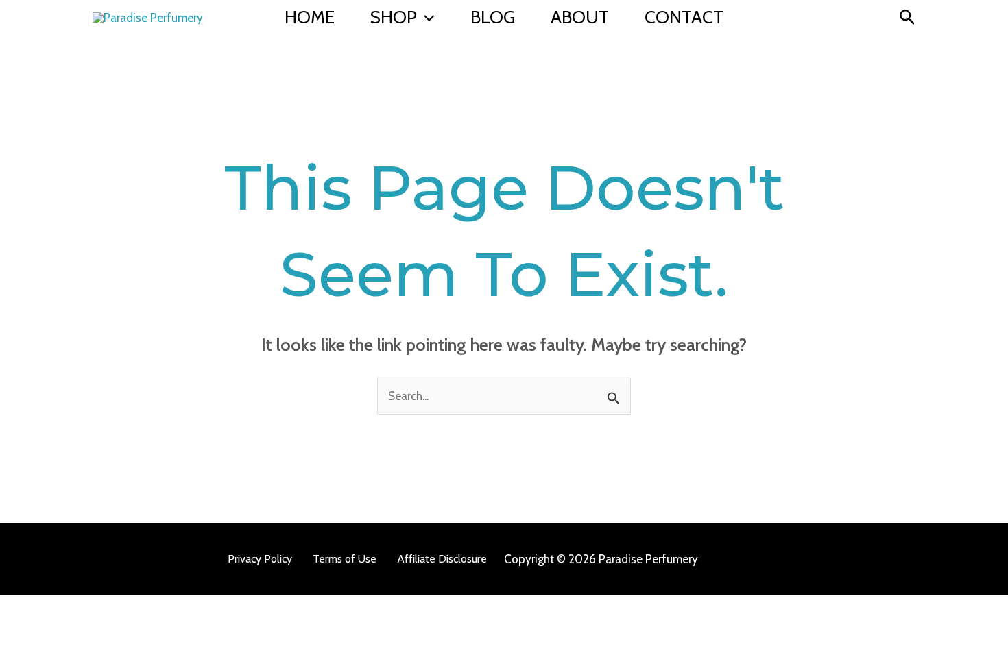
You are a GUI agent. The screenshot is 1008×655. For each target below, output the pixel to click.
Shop (393, 17)
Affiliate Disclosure (442, 558)
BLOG (492, 17)
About (580, 17)
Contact (684, 17)
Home (310, 17)
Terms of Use (344, 558)
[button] (426, 17)
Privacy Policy (260, 558)
